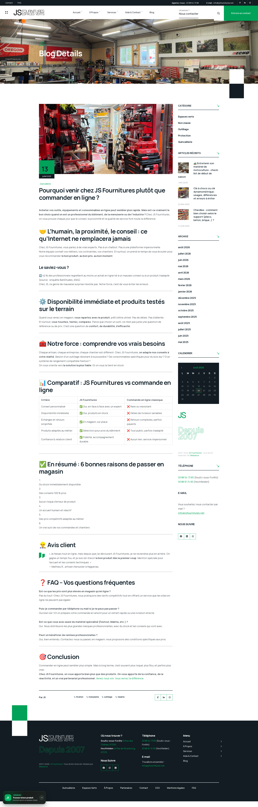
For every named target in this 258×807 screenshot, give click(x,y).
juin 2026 (183, 260)
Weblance (194, 455)
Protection (184, 135)
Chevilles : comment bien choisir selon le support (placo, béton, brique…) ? (206, 215)
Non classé (184, 122)
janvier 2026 (185, 291)
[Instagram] (250, 3)
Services (111, 12)
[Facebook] (240, 3)
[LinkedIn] (244, 3)
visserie (121, 697)
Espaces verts (186, 116)
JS (44, 697)
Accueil (76, 12)
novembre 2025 (187, 304)
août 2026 (184, 247)
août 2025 (184, 323)
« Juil (181, 368)
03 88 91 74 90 (185, 481)
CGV (157, 787)
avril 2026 (183, 272)
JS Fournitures (56, 764)
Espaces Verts (89, 787)
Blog (152, 12)
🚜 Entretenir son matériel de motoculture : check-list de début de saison (198, 170)
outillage (108, 697)
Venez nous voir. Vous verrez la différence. (120, 678)
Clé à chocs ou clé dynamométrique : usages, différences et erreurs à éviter (205, 193)
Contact (9, 2)
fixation (79, 697)
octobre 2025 (186, 310)
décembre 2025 (187, 297)
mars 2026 (184, 278)
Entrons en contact (241, 13)
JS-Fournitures (195, 453)
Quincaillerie (45, 184)
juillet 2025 (184, 329)
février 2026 (185, 285)
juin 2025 (183, 335)
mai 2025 (183, 342)
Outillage (183, 129)
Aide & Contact (133, 12)
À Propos (93, 12)
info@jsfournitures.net (224, 3)
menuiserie (94, 697)
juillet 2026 (184, 253)
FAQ (19, 2)
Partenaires (126, 787)
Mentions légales (176, 787)
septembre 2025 (187, 316)
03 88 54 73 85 (192, 3)
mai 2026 (183, 266)
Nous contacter (188, 13)
